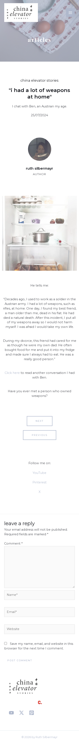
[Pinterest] (32, 713)
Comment (13, 543)
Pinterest (39, 482)
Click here (12, 373)
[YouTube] (11, 713)
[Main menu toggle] (70, 12)
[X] (21, 713)
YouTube (39, 473)
